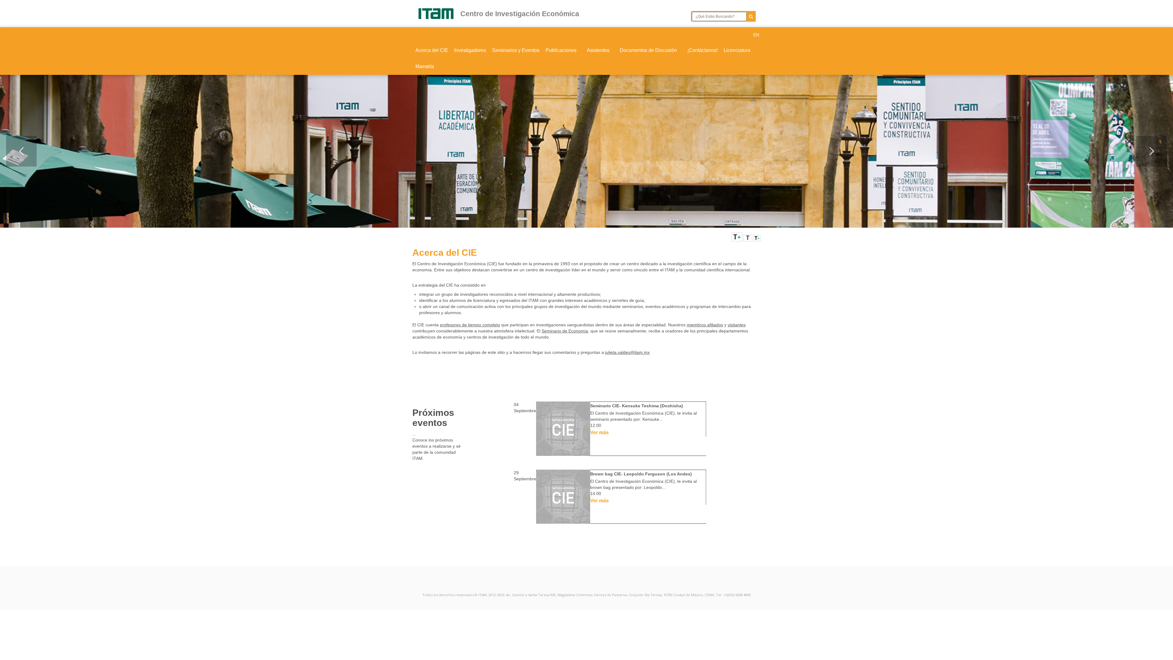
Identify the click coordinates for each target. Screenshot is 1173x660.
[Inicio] (438, 13)
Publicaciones (562, 50)
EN (756, 34)
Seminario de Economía (565, 330)
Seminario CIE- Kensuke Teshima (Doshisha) (636, 405)
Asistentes (599, 50)
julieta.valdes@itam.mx (627, 352)
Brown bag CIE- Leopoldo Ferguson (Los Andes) (641, 473)
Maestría (424, 66)
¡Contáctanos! (702, 50)
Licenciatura (737, 50)
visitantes (737, 324)
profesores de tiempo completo (470, 324)
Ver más (599, 432)
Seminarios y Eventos (515, 50)
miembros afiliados (705, 324)
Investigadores (470, 50)
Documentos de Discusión (649, 50)
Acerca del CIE (431, 50)
